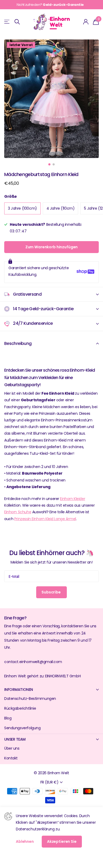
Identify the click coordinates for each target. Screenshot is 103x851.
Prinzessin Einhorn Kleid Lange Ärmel (45, 518)
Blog (7, 718)
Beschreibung (17, 343)
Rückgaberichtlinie (20, 708)
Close (51, 689)
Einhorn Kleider (72, 498)
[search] (17, 22)
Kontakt (11, 758)
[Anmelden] (86, 21)
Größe (10, 196)
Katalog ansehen (7, 22)
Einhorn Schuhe (17, 512)
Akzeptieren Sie (62, 841)
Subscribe (51, 592)
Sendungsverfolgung (22, 728)
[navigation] (49, 164)
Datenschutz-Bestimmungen (30, 698)
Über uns (12, 748)
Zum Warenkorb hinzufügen (51, 247)
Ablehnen (25, 841)
